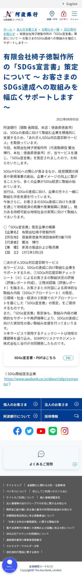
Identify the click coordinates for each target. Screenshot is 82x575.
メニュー (74, 19)
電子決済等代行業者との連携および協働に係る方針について (40, 527)
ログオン (64, 19)
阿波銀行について (16, 416)
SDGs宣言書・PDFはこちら (35, 357)
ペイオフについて (16, 491)
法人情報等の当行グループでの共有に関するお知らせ (36, 503)
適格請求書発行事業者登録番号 (24, 539)
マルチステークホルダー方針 (22, 546)
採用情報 (51, 416)
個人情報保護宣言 (50, 497)
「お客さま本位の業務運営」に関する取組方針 (32, 521)
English (71, 3)
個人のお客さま (15, 404)
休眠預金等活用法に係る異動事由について (30, 515)
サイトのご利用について (20, 497)
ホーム (7, 29)
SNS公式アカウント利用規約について (27, 533)
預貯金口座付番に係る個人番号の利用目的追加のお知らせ (39, 509)
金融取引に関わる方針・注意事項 (46, 485)
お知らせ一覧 (50, 29)
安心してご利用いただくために (50, 491)
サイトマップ (13, 485)
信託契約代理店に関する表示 (22, 552)
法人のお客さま (27, 29)
